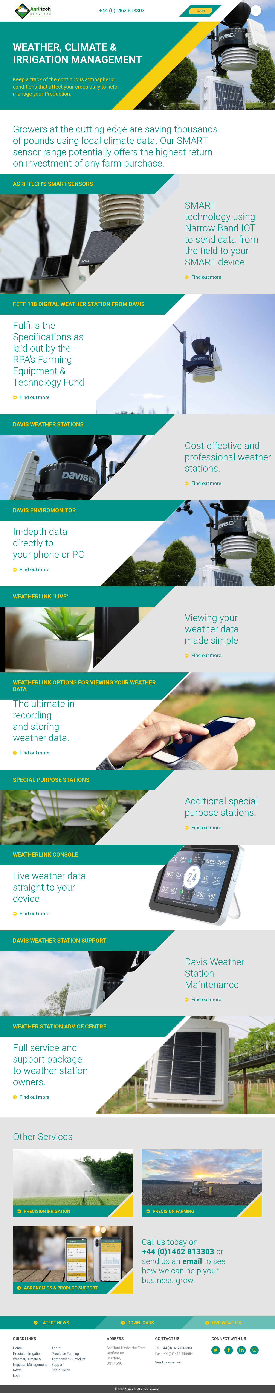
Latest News (54, 1322)
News (17, 1370)
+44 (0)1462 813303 (122, 11)
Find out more (205, 277)
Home (17, 1348)
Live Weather (226, 1322)
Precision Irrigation (27, 1354)
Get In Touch (61, 1370)
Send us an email (168, 1362)
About (56, 1348)
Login (201, 10)
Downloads (140, 1322)
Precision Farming (65, 1354)
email (192, 1261)
